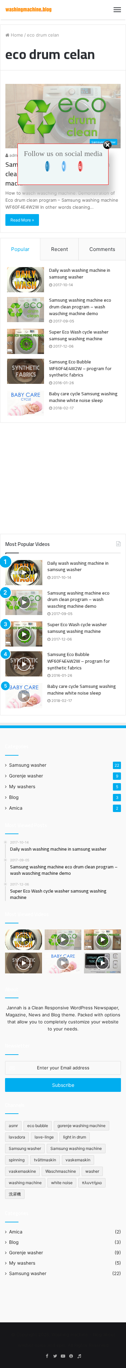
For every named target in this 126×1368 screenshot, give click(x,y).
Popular (20, 249)
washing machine (25, 1182)
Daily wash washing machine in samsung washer (79, 273)
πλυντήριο (92, 1182)
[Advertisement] (63, 475)
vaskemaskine (22, 1171)
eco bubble (37, 1125)
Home (16, 35)
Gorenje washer (26, 775)
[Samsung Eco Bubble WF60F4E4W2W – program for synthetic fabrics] (25, 371)
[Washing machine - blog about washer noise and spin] (28, 9)
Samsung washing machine (76, 1148)
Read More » (22, 219)
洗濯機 (15, 1194)
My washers (22, 786)
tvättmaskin (45, 1159)
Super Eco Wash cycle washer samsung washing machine (79, 335)
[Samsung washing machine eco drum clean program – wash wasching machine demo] (25, 309)
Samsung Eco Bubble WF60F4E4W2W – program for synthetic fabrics (80, 368)
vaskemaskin (78, 1159)
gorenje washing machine (81, 1125)
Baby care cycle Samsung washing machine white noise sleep (83, 397)
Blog (13, 797)
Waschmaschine (60, 1171)
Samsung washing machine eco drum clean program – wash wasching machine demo (80, 306)
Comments (102, 249)
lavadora (17, 1136)
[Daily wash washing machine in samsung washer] (25, 279)
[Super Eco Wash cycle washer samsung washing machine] (25, 341)
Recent (59, 249)
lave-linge (44, 1136)
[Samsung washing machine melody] (102, 963)
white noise (62, 1182)
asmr (13, 1125)
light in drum (74, 1136)
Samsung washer (27, 765)
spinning (17, 1159)
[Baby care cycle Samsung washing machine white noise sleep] (25, 403)
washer (92, 1171)
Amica (16, 808)
